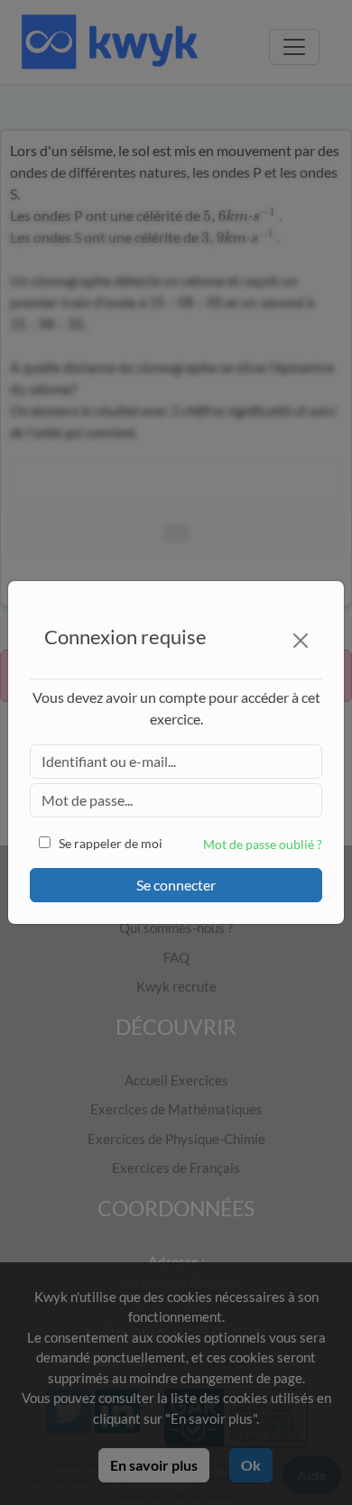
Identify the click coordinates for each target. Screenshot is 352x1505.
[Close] (300, 640)
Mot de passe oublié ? (262, 844)
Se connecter (176, 884)
